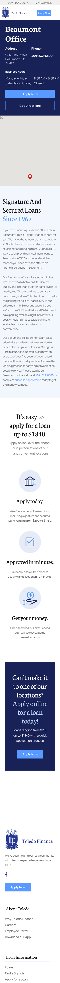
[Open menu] (55, 13)
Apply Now (44, 13)
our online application (27, 380)
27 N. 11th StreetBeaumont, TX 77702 (16, 59)
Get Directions (30, 106)
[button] (30, 177)
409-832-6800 (45, 375)
